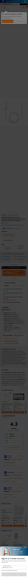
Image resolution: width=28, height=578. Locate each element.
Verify (14, 574)
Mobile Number (7, 566)
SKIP (25, 547)
